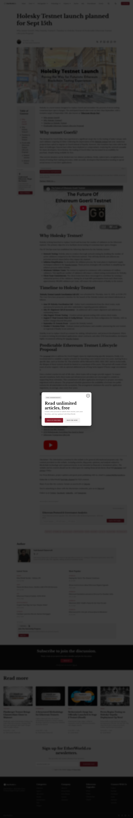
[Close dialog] (88, 395)
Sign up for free (54, 420)
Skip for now (72, 420)
